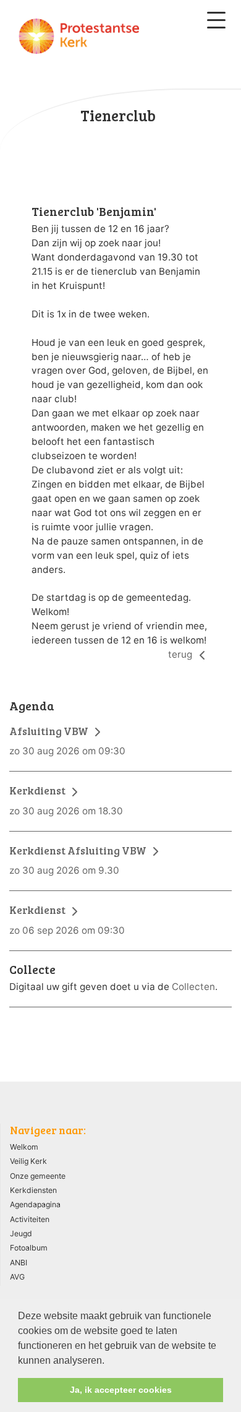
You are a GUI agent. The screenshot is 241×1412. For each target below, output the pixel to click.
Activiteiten (29, 1219)
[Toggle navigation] (216, 20)
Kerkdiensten (33, 1190)
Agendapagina (35, 1204)
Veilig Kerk (28, 1161)
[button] (109, 1361)
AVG (17, 1276)
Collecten (193, 986)
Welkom (24, 1147)
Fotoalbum (29, 1247)
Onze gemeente (38, 1176)
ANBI (18, 1262)
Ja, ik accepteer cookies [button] (121, 1390)
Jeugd (21, 1233)
